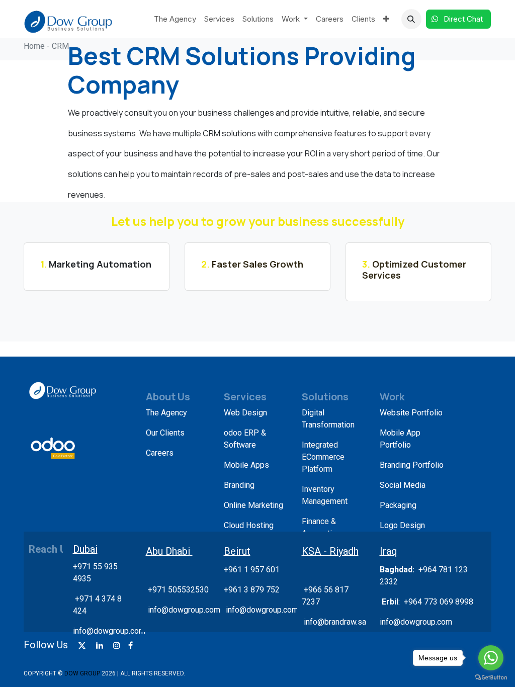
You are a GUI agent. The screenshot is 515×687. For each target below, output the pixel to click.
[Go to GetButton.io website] (491, 677)
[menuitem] (175, 19)
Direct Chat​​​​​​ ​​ (464, 19)
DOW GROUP (82, 673)
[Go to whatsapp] (490, 657)
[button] (411, 19)
